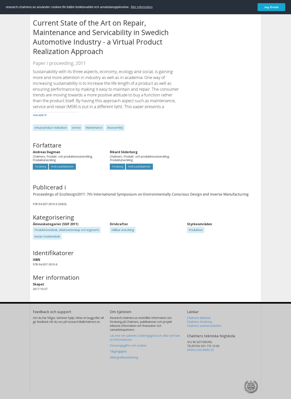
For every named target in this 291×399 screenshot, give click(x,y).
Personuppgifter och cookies (128, 345)
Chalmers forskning (199, 322)
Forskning (40, 166)
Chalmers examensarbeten (204, 326)
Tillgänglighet (118, 351)
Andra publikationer (62, 166)
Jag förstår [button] (271, 7)
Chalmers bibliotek (199, 318)
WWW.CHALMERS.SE (200, 350)
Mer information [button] (142, 7)
